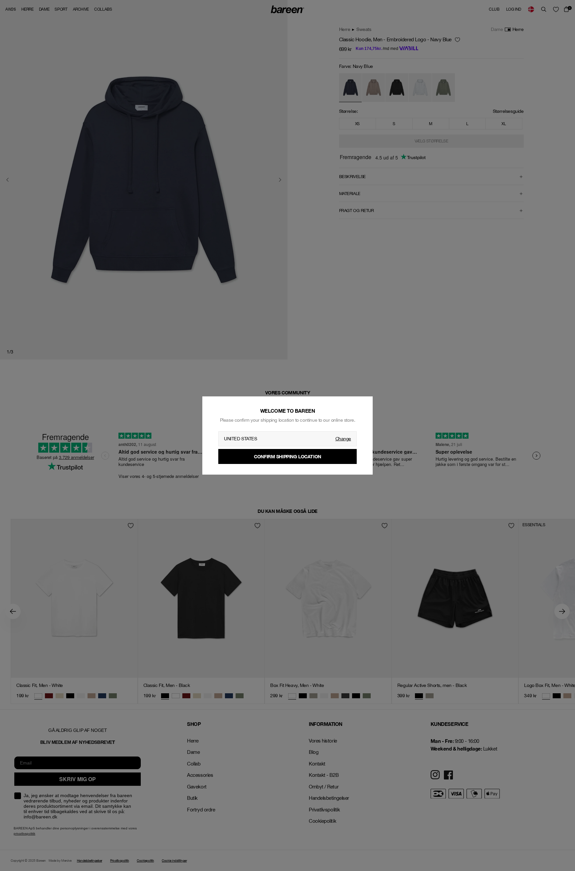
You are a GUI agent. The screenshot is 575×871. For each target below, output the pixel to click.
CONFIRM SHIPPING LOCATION (287, 456)
